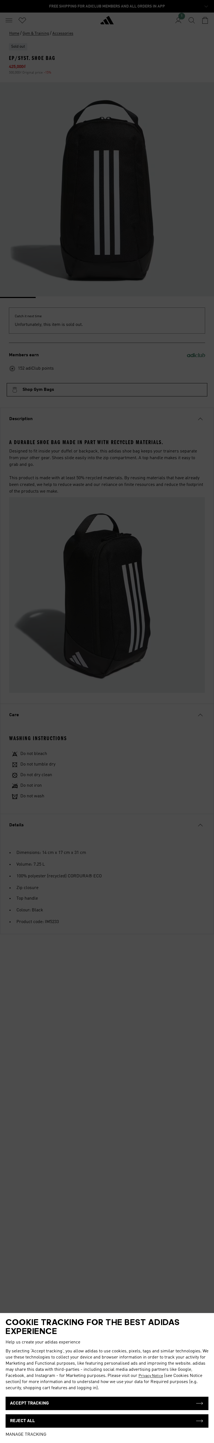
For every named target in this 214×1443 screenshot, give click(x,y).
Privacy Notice (150, 1376)
